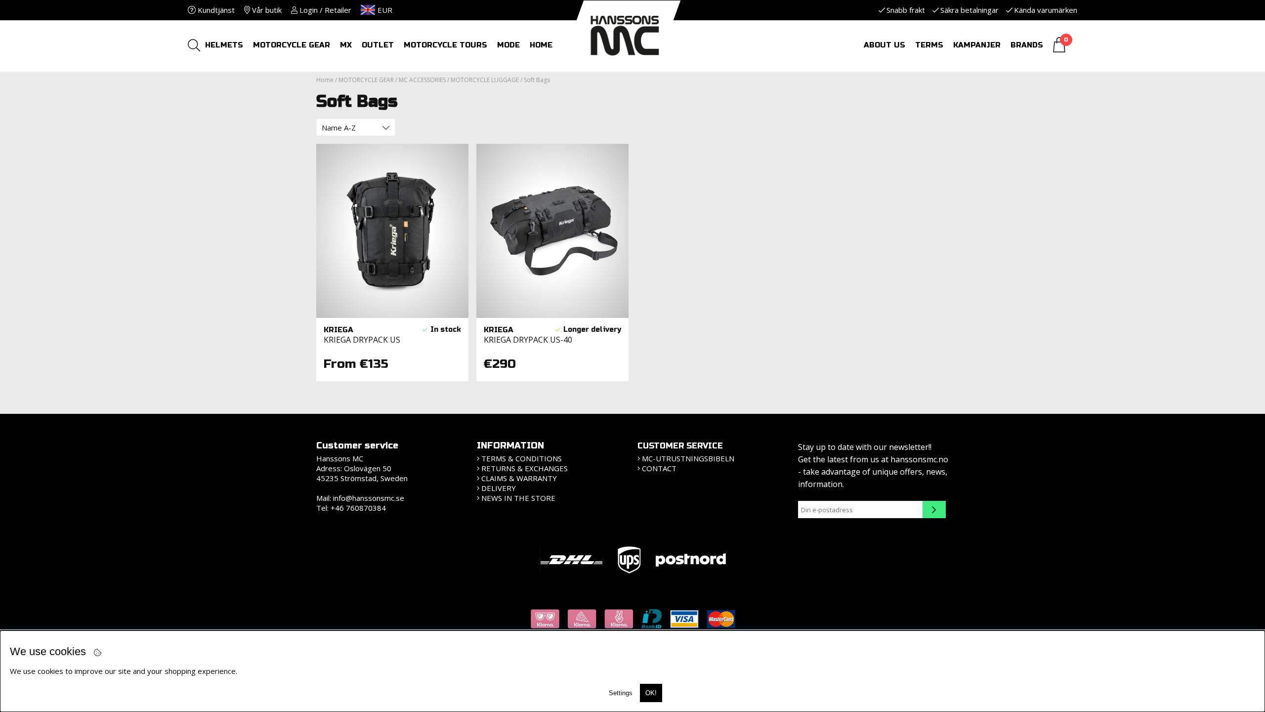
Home (325, 80)
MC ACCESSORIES (422, 80)
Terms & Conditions (521, 458)
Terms (929, 45)
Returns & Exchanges (524, 468)
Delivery (498, 488)
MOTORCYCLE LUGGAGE (485, 80)
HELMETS (224, 45)
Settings (620, 693)
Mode (508, 45)
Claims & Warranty (519, 478)
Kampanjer (977, 45)
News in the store (518, 498)
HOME (541, 45)
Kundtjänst (215, 10)
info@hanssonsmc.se (368, 498)
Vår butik (266, 10)
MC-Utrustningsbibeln (688, 458)
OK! (651, 693)
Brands (1027, 45)
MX (346, 45)
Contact (659, 468)
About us (884, 45)
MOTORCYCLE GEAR (291, 45)
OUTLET (378, 45)
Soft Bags (537, 80)
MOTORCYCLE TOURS (445, 45)
